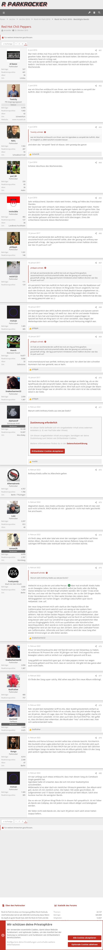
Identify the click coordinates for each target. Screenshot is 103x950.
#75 (100, 568)
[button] (3, 12)
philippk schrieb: (36, 268)
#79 (100, 738)
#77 (100, 675)
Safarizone (21, 364)
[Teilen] (96, 50)
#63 (100, 127)
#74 (100, 535)
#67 (100, 263)
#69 (100, 336)
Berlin (23, 592)
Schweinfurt (20, 116)
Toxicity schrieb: (36, 132)
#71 (100, 407)
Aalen (23, 190)
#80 (100, 773)
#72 (100, 470)
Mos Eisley (21, 435)
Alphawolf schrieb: (37, 573)
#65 (100, 198)
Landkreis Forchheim (17, 225)
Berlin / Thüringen (18, 495)
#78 (100, 705)
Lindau (22, 78)
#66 (100, 233)
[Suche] (99, 12)
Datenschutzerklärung (77, 443)
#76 (100, 646)
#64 (100, 162)
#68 (100, 307)
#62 (100, 85)
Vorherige (8, 44)
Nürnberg (21, 560)
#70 (100, 377)
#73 (100, 502)
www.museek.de (18, 119)
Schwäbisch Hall (19, 155)
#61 (100, 50)
